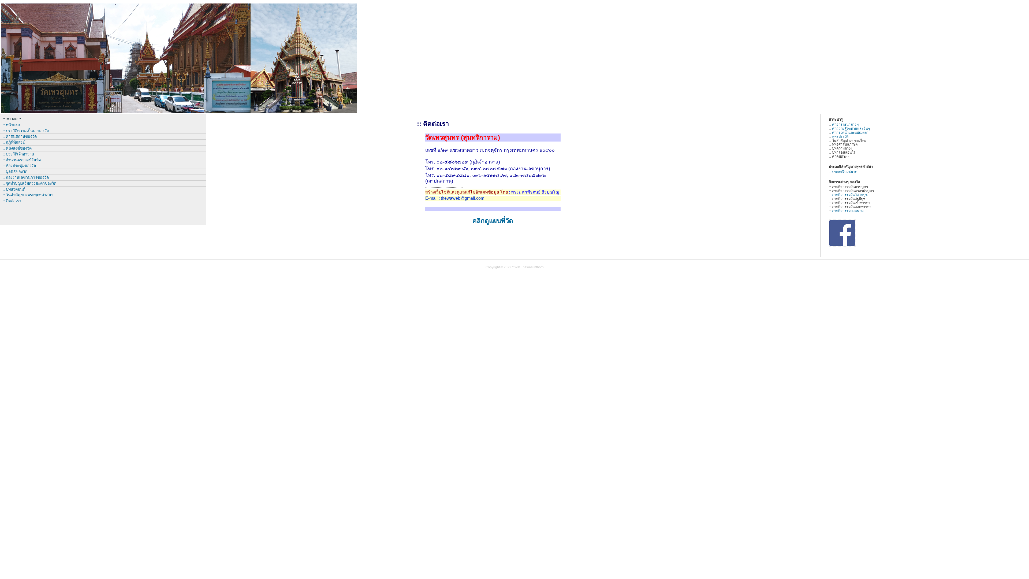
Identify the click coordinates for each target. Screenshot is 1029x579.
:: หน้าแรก (11, 125)
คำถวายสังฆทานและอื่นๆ (851, 129)
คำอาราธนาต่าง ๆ (845, 125)
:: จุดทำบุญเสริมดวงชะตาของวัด (29, 183)
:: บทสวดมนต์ (14, 189)
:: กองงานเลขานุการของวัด (26, 177)
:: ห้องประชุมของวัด (19, 166)
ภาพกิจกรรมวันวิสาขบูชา (851, 195)
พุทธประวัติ (840, 137)
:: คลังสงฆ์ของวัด (17, 148)
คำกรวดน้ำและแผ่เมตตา (850, 133)
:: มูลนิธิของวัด (15, 171)
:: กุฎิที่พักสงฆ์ (14, 142)
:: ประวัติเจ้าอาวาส (18, 154)
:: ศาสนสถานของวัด (20, 136)
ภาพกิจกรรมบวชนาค (848, 211)
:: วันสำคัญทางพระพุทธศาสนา (28, 195)
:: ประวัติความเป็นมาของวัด (26, 131)
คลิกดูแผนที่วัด (492, 220)
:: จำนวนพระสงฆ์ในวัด (22, 160)
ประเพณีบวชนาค (844, 172)
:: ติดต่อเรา (12, 201)
